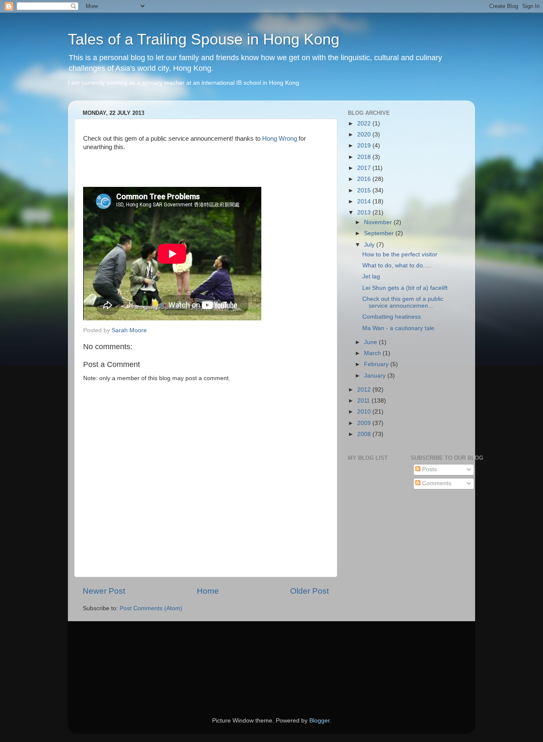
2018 (364, 157)
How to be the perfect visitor (399, 254)
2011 (364, 400)
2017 (364, 168)
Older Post (309, 590)
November (379, 222)
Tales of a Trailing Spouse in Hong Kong (203, 39)
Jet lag (371, 276)
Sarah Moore (129, 330)
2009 (364, 423)
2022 (364, 123)
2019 (364, 145)
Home (208, 590)
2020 (364, 134)
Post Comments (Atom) (151, 608)
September (379, 233)
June (371, 342)
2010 (364, 412)
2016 (364, 179)
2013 (364, 212)
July (370, 245)
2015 (364, 190)
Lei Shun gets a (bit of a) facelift (405, 288)
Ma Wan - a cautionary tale (398, 328)
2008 (364, 434)
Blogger (319, 720)
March (373, 353)
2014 (364, 201)
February (377, 364)
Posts (428, 469)
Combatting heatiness (391, 317)
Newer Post (104, 590)
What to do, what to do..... (396, 265)
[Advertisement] (121, 657)
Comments (435, 483)
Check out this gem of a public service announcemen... (402, 302)
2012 (364, 389)
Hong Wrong (279, 138)
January (375, 375)
